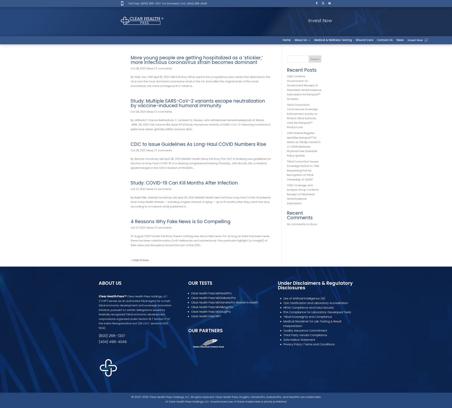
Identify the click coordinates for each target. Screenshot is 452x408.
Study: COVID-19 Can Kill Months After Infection (184, 183)
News (400, 40)
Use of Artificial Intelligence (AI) (304, 298)
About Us (301, 40)
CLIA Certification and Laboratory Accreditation (315, 303)
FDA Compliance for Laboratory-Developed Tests (317, 312)
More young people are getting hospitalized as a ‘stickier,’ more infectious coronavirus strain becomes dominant (197, 60)
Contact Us (385, 40)
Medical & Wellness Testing (333, 40)
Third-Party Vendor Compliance (305, 335)
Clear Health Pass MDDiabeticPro (213, 298)
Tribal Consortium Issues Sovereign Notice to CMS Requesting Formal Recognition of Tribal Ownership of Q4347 (303, 170)
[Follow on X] (323, 3)
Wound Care (364, 40)
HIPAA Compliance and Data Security (308, 308)
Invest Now (415, 40)
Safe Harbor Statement (299, 340)
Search (315, 59)
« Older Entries (140, 260)
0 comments (164, 68)
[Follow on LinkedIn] (329, 3)
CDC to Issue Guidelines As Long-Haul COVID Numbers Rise (198, 144)
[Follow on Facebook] (316, 3)
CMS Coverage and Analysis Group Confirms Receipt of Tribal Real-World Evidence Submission (303, 194)
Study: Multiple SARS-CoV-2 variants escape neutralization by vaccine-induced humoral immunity (198, 103)
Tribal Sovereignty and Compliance (307, 317)
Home (287, 40)
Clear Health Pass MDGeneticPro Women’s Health (224, 302)
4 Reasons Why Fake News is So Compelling (180, 221)
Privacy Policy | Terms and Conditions (309, 344)
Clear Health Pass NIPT (206, 316)
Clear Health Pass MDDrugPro (211, 312)
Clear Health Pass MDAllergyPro (212, 307)
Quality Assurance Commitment (305, 331)
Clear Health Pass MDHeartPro (211, 293)
